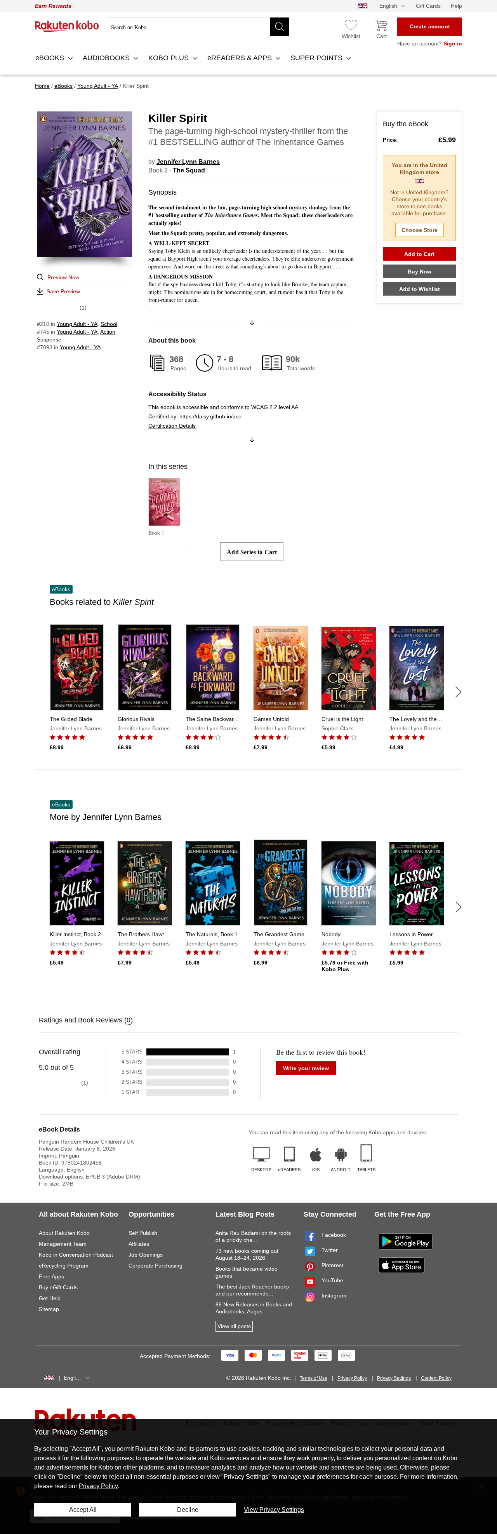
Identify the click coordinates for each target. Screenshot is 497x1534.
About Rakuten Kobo (64, 1233)
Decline (187, 1509)
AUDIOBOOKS (107, 58)
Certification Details (172, 426)
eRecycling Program (64, 1265)
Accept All (83, 1509)
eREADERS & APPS (240, 58)
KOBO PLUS (169, 58)
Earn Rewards (53, 6)
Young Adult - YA (77, 324)
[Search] (279, 26)
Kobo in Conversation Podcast (76, 1255)
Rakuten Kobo (67, 26)
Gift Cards (428, 6)
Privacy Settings (394, 1378)
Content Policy (436, 1378)
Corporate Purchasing (155, 1265)
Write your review (306, 1068)
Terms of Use (313, 1378)
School (109, 324)
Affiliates (139, 1244)
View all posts (234, 1326)
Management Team (63, 1244)
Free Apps (51, 1276)
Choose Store (419, 230)
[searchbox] (198, 26)
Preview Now (63, 277)
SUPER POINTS (317, 58)
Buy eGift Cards (58, 1287)
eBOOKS (50, 58)
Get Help (50, 1298)
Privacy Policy (352, 1378)
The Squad (189, 170)
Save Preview (63, 291)
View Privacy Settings (274, 1509)
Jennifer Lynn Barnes (188, 161)
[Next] (458, 692)
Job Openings (146, 1255)
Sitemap (49, 1309)
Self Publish (143, 1233)
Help (456, 6)
